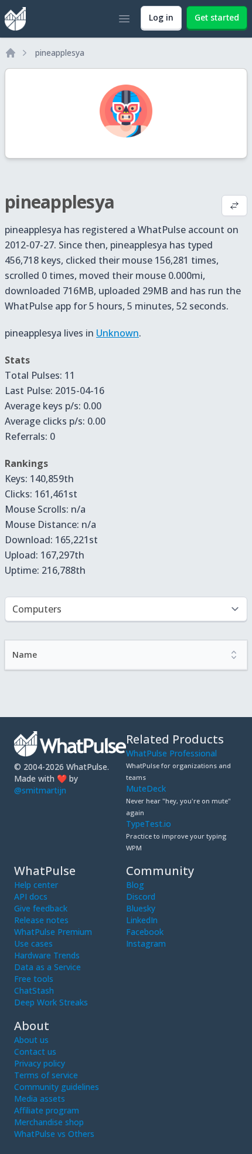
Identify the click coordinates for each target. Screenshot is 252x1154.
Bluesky (140, 908)
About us (31, 1039)
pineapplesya (59, 52)
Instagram (146, 943)
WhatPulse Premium (53, 931)
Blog (135, 884)
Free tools (33, 978)
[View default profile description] (234, 206)
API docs (30, 896)
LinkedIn (142, 920)
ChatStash (34, 990)
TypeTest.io (148, 823)
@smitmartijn (40, 790)
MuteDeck (146, 788)
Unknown (117, 333)
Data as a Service (47, 967)
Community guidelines (56, 1086)
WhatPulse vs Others (54, 1133)
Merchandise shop (49, 1122)
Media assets (39, 1098)
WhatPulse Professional (171, 753)
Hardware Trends (47, 955)
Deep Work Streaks (51, 1002)
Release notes (41, 920)
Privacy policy (39, 1063)
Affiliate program (46, 1110)
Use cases (33, 943)
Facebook (145, 931)
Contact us (35, 1051)
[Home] (10, 53)
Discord (140, 896)
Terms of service (46, 1075)
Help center (36, 884)
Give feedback (40, 908)
